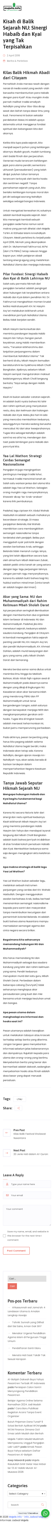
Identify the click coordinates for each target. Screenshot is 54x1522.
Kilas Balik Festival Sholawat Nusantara (30, 1136)
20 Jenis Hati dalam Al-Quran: (31, 1154)
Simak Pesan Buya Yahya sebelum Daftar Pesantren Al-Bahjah (25, 1450)
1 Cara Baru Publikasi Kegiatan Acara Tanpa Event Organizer (25, 1412)
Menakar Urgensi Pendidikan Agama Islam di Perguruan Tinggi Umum (27, 1337)
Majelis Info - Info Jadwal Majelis (27, 1517)
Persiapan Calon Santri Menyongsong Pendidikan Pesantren (24, 1391)
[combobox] (27, 1494)
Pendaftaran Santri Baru (26, 1348)
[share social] (18, 1108)
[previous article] (6, 1133)
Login (48, 6)
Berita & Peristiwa (17, 61)
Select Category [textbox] (26, 1493)
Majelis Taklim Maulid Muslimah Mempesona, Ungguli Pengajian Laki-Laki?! (26, 1443)
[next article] (6, 1153)
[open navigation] (38, 7)
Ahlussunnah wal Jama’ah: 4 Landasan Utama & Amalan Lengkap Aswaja (26, 1311)
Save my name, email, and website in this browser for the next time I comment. (28, 1235)
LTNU (19, 1099)
